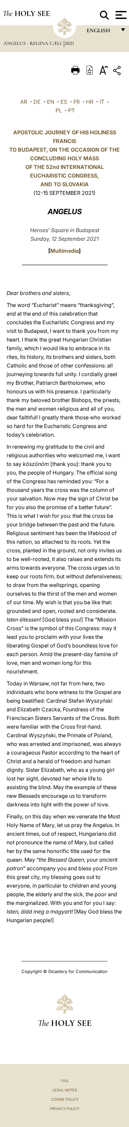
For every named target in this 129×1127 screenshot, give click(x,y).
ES (64, 101)
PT (71, 110)
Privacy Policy (64, 1108)
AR (23, 101)
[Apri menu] (120, 15)
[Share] (117, 71)
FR (76, 101)
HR (89, 101)
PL (59, 110)
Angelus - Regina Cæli (33, 43)
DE (37, 101)
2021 (69, 43)
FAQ (64, 1080)
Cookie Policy (64, 1099)
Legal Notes (64, 1090)
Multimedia (64, 250)
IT (102, 101)
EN (50, 101)
